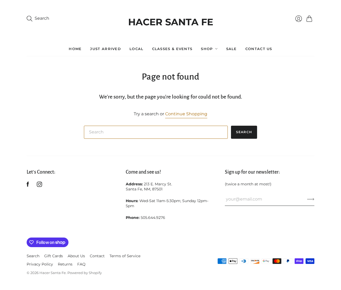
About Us (76, 256)
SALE (231, 49)
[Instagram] (39, 185)
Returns (65, 264)
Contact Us (258, 49)
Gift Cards (53, 256)
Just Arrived (105, 49)
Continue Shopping (186, 113)
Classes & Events (172, 49)
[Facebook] (28, 185)
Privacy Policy (40, 264)
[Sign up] (310, 199)
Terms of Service (124, 256)
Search (244, 132)
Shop (207, 49)
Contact (97, 256)
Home (75, 49)
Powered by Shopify (84, 273)
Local (136, 49)
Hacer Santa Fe (170, 21)
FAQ (81, 264)
